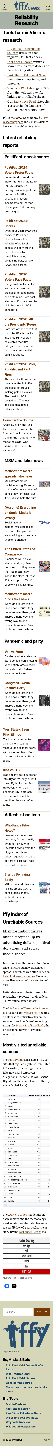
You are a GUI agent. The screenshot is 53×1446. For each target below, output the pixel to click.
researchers (30, 1013)
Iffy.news (17, 1439)
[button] (4, 1205)
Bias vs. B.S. (11, 770)
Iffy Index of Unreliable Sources (28, 1008)
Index (17, 1215)
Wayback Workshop (21, 88)
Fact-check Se (27, 1232)
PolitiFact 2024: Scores (20, 1378)
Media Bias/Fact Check (30, 1025)
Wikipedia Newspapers (21, 1426)
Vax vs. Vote (14, 652)
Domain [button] (12, 1095)
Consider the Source (18, 420)
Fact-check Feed (25, 101)
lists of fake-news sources (19, 976)
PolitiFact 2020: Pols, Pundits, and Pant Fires (20, 369)
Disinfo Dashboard (17, 1404)
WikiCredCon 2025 (18, 1373)
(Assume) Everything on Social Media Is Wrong (20, 513)
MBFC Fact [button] (34, 1095)
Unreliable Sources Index (22, 1417)
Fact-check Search (20, 62)
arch (38, 1232)
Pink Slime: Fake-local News (26, 75)
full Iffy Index (17, 1060)
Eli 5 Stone (14, 1351)
